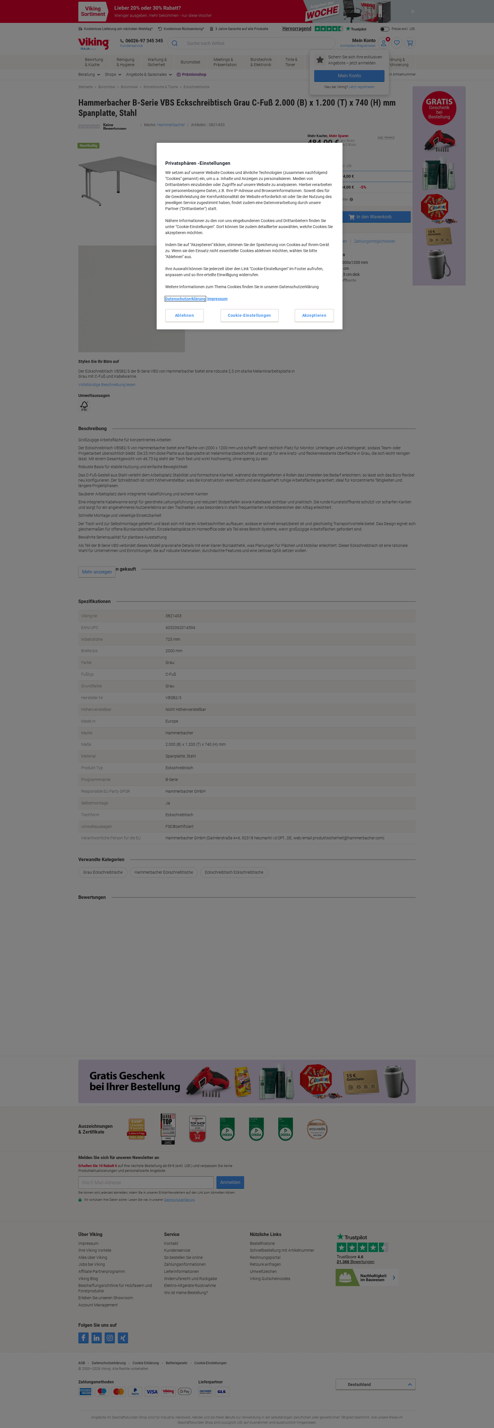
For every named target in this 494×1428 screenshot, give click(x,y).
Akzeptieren (314, 315)
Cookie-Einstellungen (249, 315)
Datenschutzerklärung (185, 298)
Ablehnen (184, 315)
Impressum (217, 298)
